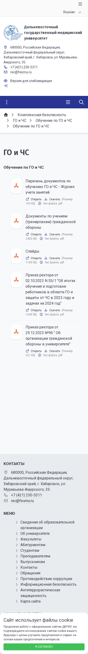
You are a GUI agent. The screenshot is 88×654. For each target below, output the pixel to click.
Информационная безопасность (48, 584)
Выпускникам (32, 562)
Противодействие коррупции (46, 578)
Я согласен (44, 646)
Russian (69, 12)
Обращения (30, 573)
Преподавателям (35, 556)
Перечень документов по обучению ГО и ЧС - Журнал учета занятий (50, 187)
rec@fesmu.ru (21, 72)
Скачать (54, 199)
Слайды (32, 251)
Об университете (35, 533)
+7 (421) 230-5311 (24, 67)
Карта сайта (30, 601)
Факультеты (31, 539)
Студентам (29, 550)
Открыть (36, 199)
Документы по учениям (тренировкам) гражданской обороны (51, 222)
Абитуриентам (32, 545)
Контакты (29, 567)
